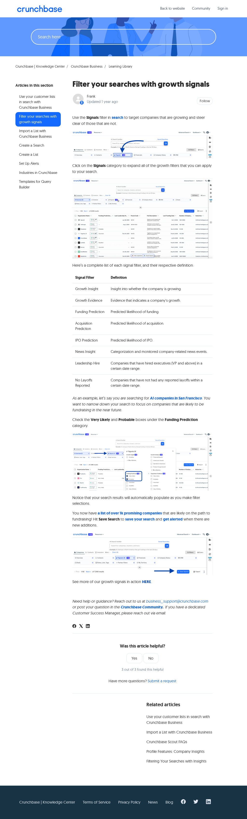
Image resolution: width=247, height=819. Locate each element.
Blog (169, 802)
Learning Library (120, 66)
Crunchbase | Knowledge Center (40, 66)
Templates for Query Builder (35, 184)
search (117, 117)
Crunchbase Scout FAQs (166, 741)
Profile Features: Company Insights (175, 751)
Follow (205, 101)
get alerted (173, 519)
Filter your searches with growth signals (38, 119)
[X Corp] (81, 626)
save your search (140, 519)
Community (201, 8)
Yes (134, 658)
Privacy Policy (129, 802)
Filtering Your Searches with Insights (176, 761)
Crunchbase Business (87, 66)
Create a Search (31, 145)
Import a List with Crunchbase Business (179, 732)
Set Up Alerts (29, 163)
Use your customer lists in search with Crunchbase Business (178, 719)
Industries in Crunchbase (38, 172)
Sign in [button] (223, 8)
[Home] (39, 9)
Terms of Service (96, 802)
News (153, 802)
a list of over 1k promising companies (130, 513)
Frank (91, 96)
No (150, 658)
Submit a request (162, 680)
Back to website (172, 8)
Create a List (28, 154)
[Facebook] (74, 626)
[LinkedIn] (88, 626)
